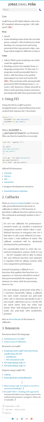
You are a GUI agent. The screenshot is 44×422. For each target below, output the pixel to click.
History (8, 413)
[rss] (31, 419)
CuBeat (7, 375)
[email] (27, 419)
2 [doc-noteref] (6, 81)
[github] (22, 419)
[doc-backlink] (23, 388)
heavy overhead (18, 203)
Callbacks (12, 197)
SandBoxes (11, 357)
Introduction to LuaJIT (14, 339)
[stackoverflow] (17, 419)
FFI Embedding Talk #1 (14, 363)
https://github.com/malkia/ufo (18, 378)
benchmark (15, 319)
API (5, 179)
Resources (12, 328)
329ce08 (8, 410)
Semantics (9, 182)
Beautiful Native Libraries (16, 191)
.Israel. (22, 4)
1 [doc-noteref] (10, 27)
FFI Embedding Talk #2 (15, 366)
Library (7, 176)
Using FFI (12, 99)
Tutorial (8, 173)
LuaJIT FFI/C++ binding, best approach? (22, 392)
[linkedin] (12, 419)
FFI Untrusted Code (15, 360)
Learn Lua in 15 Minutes (15, 342)
